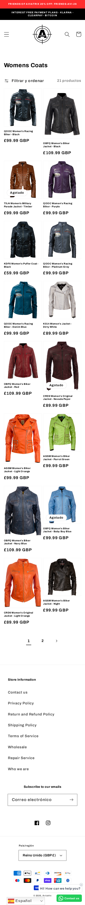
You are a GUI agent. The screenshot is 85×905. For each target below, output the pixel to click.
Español (22, 901)
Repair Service (21, 758)
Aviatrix (47, 895)
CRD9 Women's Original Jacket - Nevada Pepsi (58, 398)
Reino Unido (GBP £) (39, 855)
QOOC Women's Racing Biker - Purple (57, 205)
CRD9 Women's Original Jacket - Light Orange (18, 614)
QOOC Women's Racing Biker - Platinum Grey (57, 265)
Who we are (18, 769)
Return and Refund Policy (31, 714)
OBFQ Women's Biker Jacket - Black (56, 145)
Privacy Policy (21, 703)
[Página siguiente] (56, 641)
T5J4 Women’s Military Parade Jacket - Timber (18, 205)
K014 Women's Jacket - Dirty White (57, 325)
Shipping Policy (22, 725)
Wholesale (17, 747)
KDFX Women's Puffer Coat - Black (21, 265)
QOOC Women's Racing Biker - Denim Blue (18, 325)
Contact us (18, 692)
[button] (6, 34)
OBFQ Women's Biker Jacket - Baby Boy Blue (57, 530)
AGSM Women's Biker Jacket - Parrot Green (56, 458)
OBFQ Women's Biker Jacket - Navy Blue (17, 542)
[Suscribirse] (71, 799)
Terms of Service (23, 736)
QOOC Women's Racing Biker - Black (18, 133)
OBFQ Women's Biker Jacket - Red (17, 386)
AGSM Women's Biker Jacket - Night (56, 602)
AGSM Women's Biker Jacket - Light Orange (17, 470)
